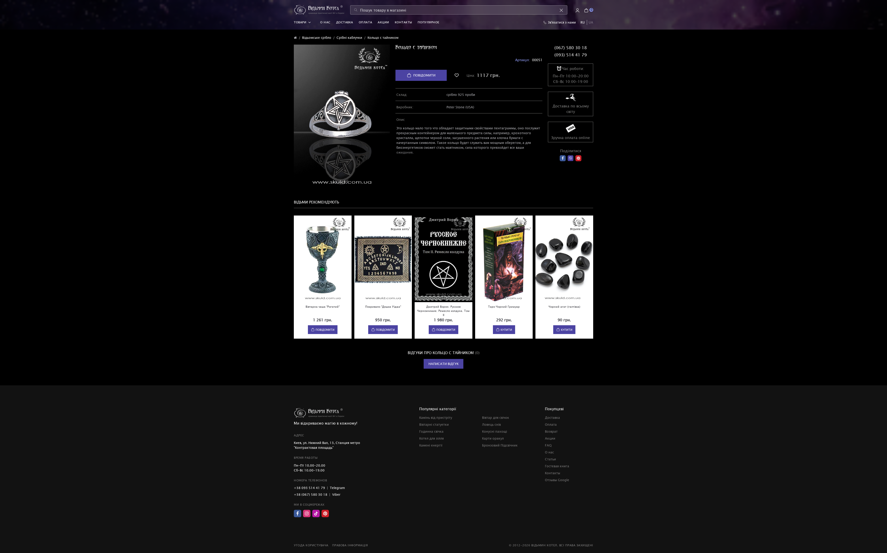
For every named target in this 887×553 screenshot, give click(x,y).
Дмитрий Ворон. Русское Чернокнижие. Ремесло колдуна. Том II (443, 311)
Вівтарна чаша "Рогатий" (323, 306)
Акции (383, 22)
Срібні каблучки (349, 38)
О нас (325, 22)
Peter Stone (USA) (460, 107)
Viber (336, 494)
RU (582, 22)
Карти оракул (493, 438)
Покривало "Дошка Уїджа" (383, 306)
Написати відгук (443, 364)
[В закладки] (456, 75)
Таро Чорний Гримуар (504, 306)
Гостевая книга (557, 466)
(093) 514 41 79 (570, 54)
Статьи (550, 459)
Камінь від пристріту (435, 417)
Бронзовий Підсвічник (500, 445)
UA (591, 22)
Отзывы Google (557, 480)
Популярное (428, 22)
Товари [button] (300, 22)
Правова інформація (350, 545)
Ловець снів (491, 424)
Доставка (344, 22)
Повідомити (424, 75)
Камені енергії (430, 445)
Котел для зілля (431, 438)
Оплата (365, 22)
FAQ (548, 445)
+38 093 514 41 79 (309, 488)
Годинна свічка (431, 431)
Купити (506, 329)
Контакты (403, 22)
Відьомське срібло (316, 38)
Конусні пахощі (494, 431)
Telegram (337, 488)
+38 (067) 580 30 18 (310, 494)
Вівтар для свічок (495, 417)
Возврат (551, 431)
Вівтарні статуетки (434, 424)
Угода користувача (311, 545)
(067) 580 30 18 (570, 47)
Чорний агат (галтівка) (564, 306)
